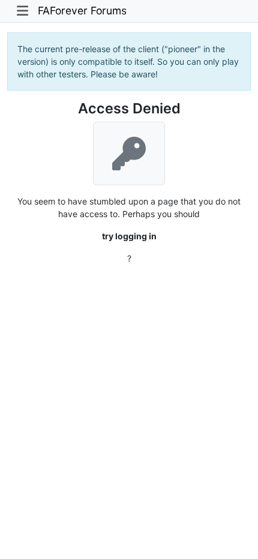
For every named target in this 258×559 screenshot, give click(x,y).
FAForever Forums (82, 10)
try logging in (129, 236)
